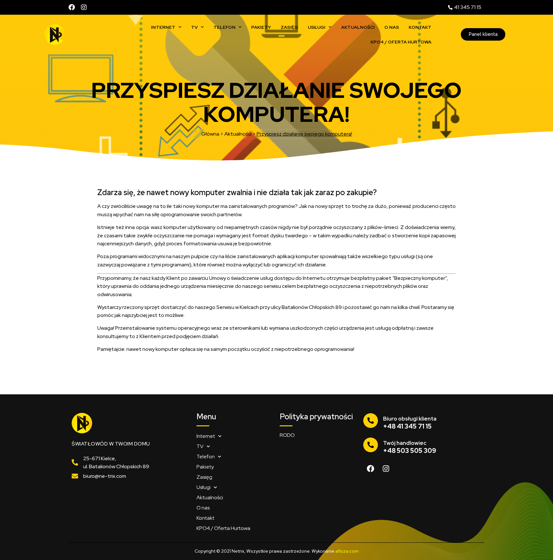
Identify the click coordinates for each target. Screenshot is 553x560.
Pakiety (261, 27)
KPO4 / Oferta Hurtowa (401, 42)
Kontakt (420, 27)
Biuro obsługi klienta (410, 418)
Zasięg (289, 27)
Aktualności (358, 27)
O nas (391, 27)
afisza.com (347, 551)
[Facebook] (71, 7)
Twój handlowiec (404, 442)
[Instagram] (84, 7)
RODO (287, 435)
